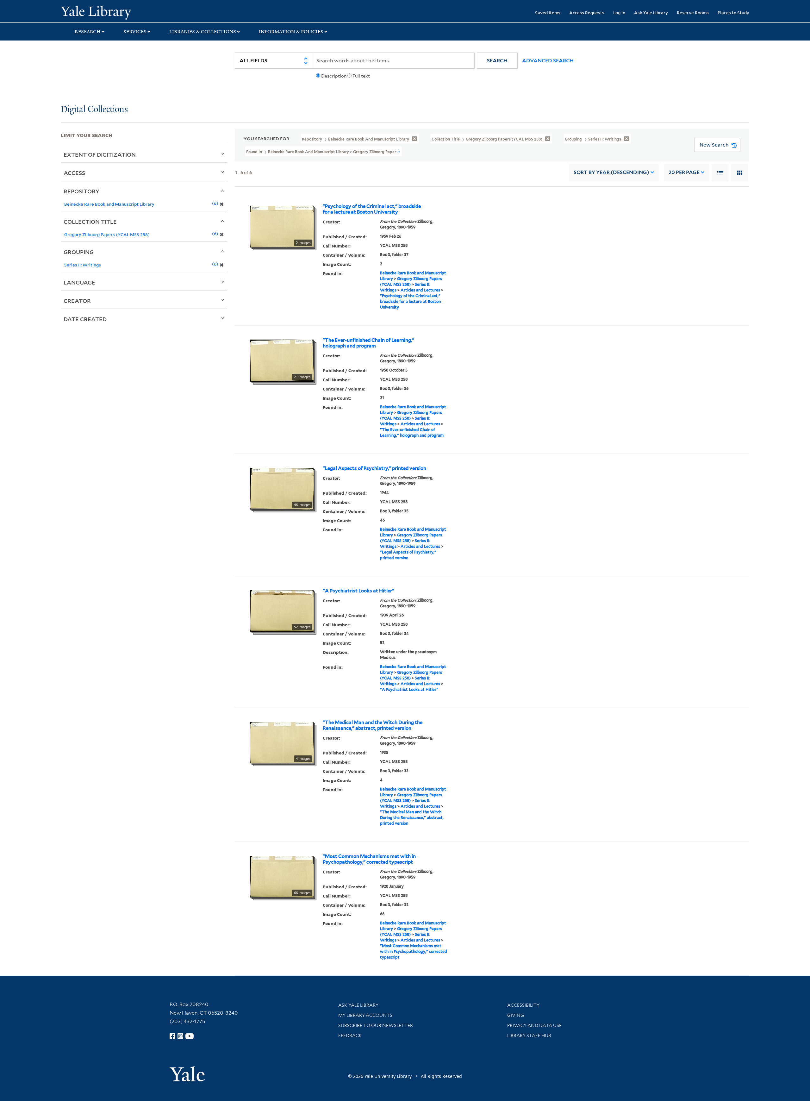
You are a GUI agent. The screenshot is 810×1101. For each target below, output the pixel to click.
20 (684, 172)
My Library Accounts (365, 1015)
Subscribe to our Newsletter (375, 1025)
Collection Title (90, 221)
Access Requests (586, 12)
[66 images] (282, 876)
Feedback (350, 1035)
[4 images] (282, 742)
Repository (81, 191)
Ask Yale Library (651, 12)
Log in (619, 12)
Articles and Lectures (420, 290)
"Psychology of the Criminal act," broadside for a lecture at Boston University (372, 209)
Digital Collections (94, 110)
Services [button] (134, 31)
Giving (515, 1015)
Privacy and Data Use (534, 1025)
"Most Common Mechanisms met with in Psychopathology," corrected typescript (369, 859)
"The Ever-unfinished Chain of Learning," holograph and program (368, 343)
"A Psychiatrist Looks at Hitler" (358, 591)
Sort (611, 172)
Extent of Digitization (100, 154)
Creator (77, 300)
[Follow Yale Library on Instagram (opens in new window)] (180, 1036)
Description (333, 75)
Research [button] (88, 31)
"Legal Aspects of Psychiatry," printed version (374, 468)
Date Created (85, 319)
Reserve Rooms (693, 12)
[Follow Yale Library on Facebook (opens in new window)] (172, 1036)
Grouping (79, 252)
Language (79, 282)
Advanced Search (548, 61)
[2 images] (282, 225)
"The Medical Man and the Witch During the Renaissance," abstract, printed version (372, 725)
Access (74, 173)
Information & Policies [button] (291, 31)
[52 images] (282, 610)
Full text (361, 75)
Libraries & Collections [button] (202, 31)
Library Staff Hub (529, 1035)
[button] (497, 61)
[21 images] (282, 360)
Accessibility (523, 1005)
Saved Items (547, 12)
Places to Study (733, 12)
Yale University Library (112, 12)
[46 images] (282, 488)
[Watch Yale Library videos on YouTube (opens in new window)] (189, 1036)
